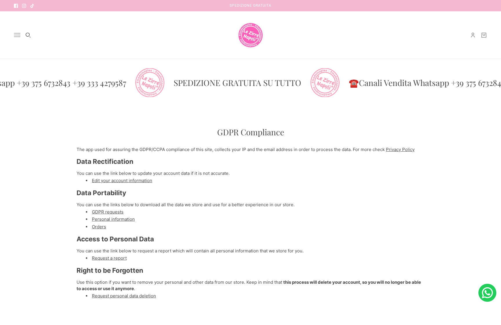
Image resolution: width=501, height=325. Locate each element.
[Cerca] (28, 35)
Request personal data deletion (124, 296)
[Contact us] (487, 293)
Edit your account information (122, 180)
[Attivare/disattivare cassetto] (17, 35)
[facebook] (16, 5)
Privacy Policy (400, 149)
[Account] (473, 35)
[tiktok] (32, 5)
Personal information (113, 219)
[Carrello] (484, 35)
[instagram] (24, 5)
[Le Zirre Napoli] (250, 35)
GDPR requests (108, 212)
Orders (99, 226)
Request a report (109, 258)
